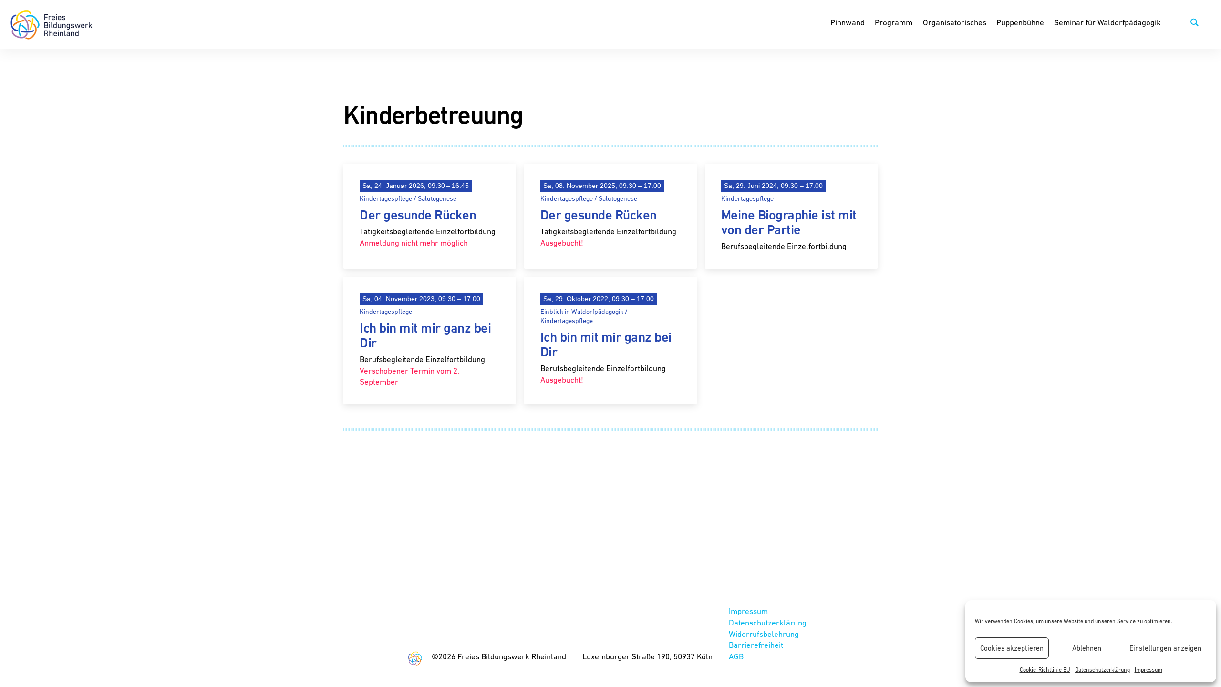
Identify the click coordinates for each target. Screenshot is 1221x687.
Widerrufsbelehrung (764, 634)
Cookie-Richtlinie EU (1045, 669)
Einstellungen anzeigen (1165, 648)
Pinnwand (847, 22)
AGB (736, 656)
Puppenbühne (1020, 22)
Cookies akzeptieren (1012, 648)
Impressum (1148, 669)
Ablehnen (1086, 648)
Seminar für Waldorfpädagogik (1107, 22)
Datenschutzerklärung (1102, 669)
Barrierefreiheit (756, 645)
